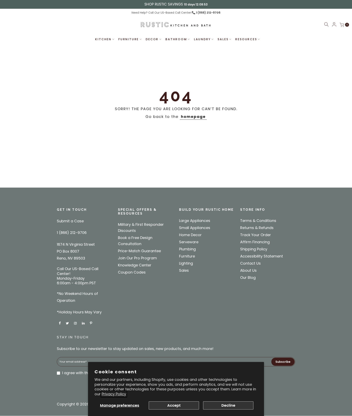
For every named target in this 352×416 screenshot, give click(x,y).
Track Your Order (255, 234)
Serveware (188, 241)
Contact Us (250, 263)
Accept (174, 405)
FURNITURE (128, 39)
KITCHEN (103, 39)
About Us (248, 270)
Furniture (187, 256)
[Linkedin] (84, 322)
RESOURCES (246, 39)
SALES (223, 39)
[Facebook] (60, 322)
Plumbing (187, 249)
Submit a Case (70, 221)
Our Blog (248, 277)
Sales (184, 270)
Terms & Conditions (258, 220)
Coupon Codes (132, 272)
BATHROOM (176, 39)
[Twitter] (68, 322)
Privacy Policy (114, 393)
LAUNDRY (202, 39)
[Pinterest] (91, 322)
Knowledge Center (134, 265)
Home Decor (190, 234)
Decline (228, 405)
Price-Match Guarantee (139, 250)
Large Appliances (194, 220)
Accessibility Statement (261, 256)
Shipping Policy (253, 249)
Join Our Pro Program (137, 258)
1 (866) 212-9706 (207, 13)
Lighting (186, 263)
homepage (193, 116)
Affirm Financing (255, 241)
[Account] (334, 24)
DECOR (152, 39)
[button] (326, 25)
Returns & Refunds (257, 227)
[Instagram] (76, 322)
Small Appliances (194, 227)
